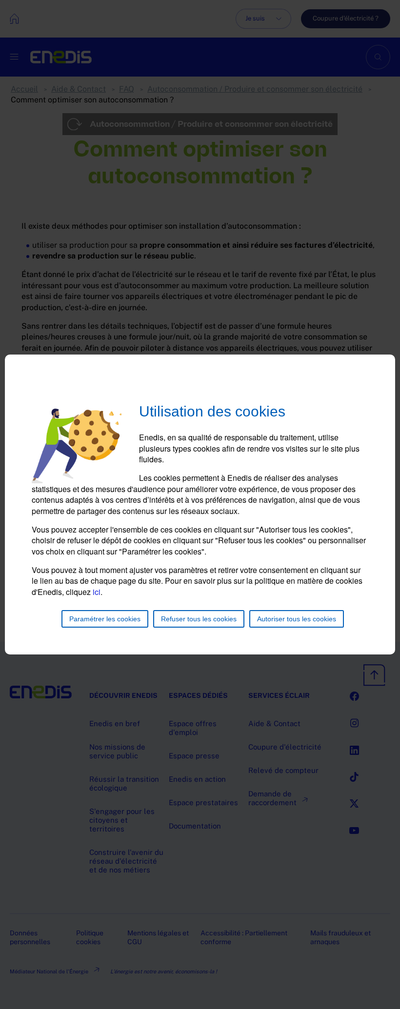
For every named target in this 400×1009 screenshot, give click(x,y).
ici (96, 591)
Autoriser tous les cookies (296, 619)
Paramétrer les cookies (104, 619)
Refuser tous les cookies (199, 619)
